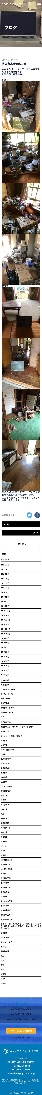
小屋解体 (4, 782)
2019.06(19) (5, 620)
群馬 (2, 960)
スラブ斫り (5, 805)
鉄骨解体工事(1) (7, 712)
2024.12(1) (5, 574)
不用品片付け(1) (7, 694)
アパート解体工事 (7, 750)
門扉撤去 (4, 896)
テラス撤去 (5, 892)
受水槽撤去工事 (6, 860)
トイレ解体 (5, 906)
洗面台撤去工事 (6, 919)
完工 (2, 814)
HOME (3, 554)
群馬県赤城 (5, 883)
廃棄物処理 (5, 951)
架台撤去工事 (6, 887)
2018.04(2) (5, 666)
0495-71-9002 (23, 1009)
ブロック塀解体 (6, 786)
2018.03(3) (5, 670)
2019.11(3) (5, 597)
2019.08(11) (5, 611)
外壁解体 (4, 741)
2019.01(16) (5, 634)
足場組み (4, 841)
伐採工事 (4, 809)
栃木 (2, 970)
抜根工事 (4, 832)
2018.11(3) (5, 643)
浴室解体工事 (6, 915)
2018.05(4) (5, 661)
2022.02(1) (5, 588)
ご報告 (3, 754)
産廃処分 (4, 947)
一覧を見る (21, 544)
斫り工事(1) (5, 703)
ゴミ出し (4, 846)
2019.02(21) (5, 629)
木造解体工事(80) (7, 708)
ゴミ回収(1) (5, 685)
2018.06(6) (5, 657)
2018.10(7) (5, 647)
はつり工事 (5, 937)
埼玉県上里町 (6, 910)
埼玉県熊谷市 (6, 763)
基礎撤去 (4, 777)
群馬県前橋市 (6, 759)
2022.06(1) (5, 579)
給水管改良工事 (6, 869)
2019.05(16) (5, 624)
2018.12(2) (5, 638)
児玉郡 (3, 974)
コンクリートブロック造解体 (11, 736)
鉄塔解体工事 (6, 864)
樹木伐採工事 (6, 828)
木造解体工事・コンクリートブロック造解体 (17, 727)
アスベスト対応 (6, 942)
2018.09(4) (5, 652)
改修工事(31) (5, 699)
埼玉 (2, 956)
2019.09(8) (5, 606)
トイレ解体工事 (6, 901)
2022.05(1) (5, 583)
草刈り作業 (5, 731)
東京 (2, 965)
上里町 (3, 979)
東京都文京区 (6, 791)
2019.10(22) (5, 601)
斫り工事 (4, 796)
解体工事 (4, 745)
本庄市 (3, 983)
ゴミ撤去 (4, 837)
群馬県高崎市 (6, 768)
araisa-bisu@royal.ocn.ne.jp (21, 1073)
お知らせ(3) (5, 680)
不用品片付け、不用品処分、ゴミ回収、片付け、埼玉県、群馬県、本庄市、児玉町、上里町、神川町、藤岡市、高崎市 (21, 926)
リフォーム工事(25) (8, 689)
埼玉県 (3, 855)
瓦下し (3, 851)
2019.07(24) (5, 615)
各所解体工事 (6, 878)
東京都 (3, 874)
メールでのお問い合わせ (21, 1030)
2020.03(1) (5, 592)
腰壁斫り (4, 800)
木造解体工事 (8, 515)
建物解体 (4, 819)
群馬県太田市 (6, 823)
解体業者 (4, 933)
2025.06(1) (5, 565)
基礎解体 (4, 773)
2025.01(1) (5, 569)
